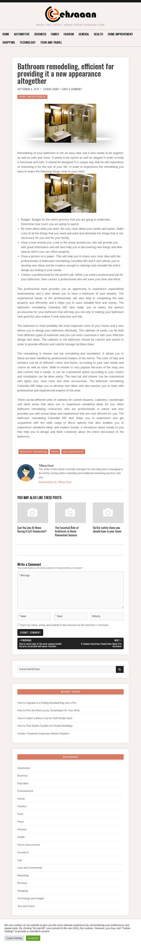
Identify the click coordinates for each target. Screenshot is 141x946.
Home (5, 34)
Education (23, 783)
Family (55, 34)
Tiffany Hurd (51, 89)
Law (19, 860)
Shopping (8, 42)
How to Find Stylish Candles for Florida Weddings (45, 725)
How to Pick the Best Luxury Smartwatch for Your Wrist (48, 710)
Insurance (23, 852)
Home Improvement (120, 34)
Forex (20, 821)
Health (98, 34)
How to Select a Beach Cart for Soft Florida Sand (44, 718)
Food (20, 814)
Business (40, 34)
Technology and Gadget (30, 898)
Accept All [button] (33, 938)
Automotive (22, 34)
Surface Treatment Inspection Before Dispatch (43, 733)
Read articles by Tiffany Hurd (55, 482)
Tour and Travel (51, 42)
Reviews (22, 883)
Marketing (23, 875)
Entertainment (25, 791)
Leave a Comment (72, 89)
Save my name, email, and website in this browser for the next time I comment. (64, 625)
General (84, 34)
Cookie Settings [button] (14, 938)
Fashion (69, 34)
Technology (27, 42)
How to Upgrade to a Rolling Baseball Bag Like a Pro (46, 702)
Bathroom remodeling (33, 451)
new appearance (73, 451)
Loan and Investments (29, 867)
